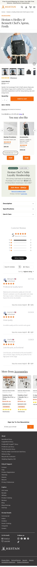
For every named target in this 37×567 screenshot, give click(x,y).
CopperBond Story (7, 442)
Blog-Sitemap (6, 505)
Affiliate (4, 495)
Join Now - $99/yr (18, 188)
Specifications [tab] (8, 209)
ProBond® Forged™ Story (10, 444)
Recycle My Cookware (8, 456)
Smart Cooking (6, 523)
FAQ (3, 470)
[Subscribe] (30, 427)
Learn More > (24, 168)
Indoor (4, 518)
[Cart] (30, 7)
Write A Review (19, 258)
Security (24, 560)
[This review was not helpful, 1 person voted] (32, 332)
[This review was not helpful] (32, 305)
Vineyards (5, 526)
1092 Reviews (6, 411)
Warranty (4, 475)
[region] (18, 48)
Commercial (5, 516)
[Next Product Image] (34, 48)
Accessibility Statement (8, 562)
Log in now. (24, 193)
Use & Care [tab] (7, 214)
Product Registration (8, 472)
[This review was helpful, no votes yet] (28, 305)
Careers (4, 528)
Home (3, 12)
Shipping (4, 109)
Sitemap (4, 507)
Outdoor (4, 521)
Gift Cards (5, 490)
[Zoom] (34, 64)
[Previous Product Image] (2, 48)
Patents (4, 477)
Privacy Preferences (8, 482)
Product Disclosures (23, 562)
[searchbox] (10, 266)
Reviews (4, 500)
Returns (4, 479)
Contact (4, 467)
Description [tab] (7, 203)
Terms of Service (16, 560)
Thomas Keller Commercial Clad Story (14, 451)
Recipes (4, 493)
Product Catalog (7, 498)
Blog (3, 503)
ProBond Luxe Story (8, 447)
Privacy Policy (6, 560)
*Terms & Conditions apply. (18, 191)
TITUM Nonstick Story (8, 449)
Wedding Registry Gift (9, 459)
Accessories (21, 371)
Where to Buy (6, 454)
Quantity (5, 96)
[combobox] (26, 271)
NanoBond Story (7, 439)
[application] (18, 2)
